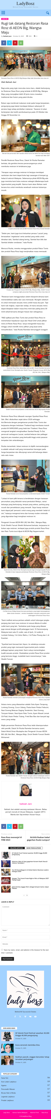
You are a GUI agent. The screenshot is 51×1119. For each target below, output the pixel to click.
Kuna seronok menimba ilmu (27, 1045)
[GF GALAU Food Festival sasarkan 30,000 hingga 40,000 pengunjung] (6, 855)
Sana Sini (5, 19)
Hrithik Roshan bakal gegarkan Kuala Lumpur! (38, 838)
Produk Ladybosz (7, 1100)
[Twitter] (9, 42)
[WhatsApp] (20, 42)
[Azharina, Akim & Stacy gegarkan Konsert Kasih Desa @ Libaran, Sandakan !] (6, 863)
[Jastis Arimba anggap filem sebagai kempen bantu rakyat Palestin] (6, 889)
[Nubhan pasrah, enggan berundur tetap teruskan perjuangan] (7, 1060)
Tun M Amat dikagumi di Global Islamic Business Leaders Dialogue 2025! (30, 870)
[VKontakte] (30, 1017)
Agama (3, 1085)
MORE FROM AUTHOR (33, 848)
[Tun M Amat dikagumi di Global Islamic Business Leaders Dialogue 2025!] (6, 872)
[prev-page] (24, 895)
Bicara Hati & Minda (8, 1093)
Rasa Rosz (45, 1112)
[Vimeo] (25, 1017)
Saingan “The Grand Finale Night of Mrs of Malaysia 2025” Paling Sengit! (30, 879)
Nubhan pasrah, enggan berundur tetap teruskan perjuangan (32, 1058)
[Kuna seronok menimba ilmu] (7, 1048)
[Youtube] (35, 1017)
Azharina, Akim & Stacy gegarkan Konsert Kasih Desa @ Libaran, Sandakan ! (29, 862)
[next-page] (27, 895)
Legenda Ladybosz (8, 1097)
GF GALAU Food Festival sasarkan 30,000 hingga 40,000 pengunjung (29, 853)
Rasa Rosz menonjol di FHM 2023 (11, 838)
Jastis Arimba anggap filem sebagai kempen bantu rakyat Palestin (30, 887)
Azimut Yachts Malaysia (20, 1112)
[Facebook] (3, 42)
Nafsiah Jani (7, 36)
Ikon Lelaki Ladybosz (8, 1082)
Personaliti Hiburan (8, 1089)
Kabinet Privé (34, 1112)
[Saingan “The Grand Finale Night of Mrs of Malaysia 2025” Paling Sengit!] (6, 880)
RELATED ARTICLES (16, 848)
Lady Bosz (6, 1112)
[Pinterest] (15, 42)
